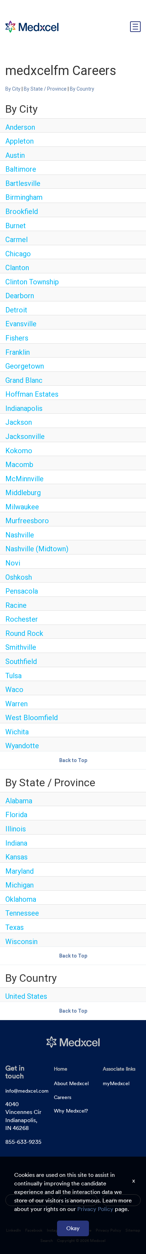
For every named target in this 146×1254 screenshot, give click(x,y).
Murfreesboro (27, 520)
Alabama (18, 801)
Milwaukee (22, 507)
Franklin (17, 352)
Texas (14, 927)
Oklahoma (20, 899)
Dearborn (19, 295)
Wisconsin (21, 941)
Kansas (16, 857)
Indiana (16, 843)
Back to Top (73, 760)
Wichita (17, 732)
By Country (82, 89)
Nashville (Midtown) (36, 549)
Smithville (20, 647)
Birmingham (24, 197)
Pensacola (21, 591)
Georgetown (24, 366)
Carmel (16, 239)
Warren (16, 704)
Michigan (19, 885)
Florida (16, 814)
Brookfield (21, 211)
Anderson (20, 127)
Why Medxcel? (71, 1111)
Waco (14, 689)
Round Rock (24, 633)
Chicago (18, 254)
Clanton (17, 267)
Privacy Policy (95, 1209)
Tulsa (13, 675)
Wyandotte (22, 745)
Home (60, 1069)
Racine (16, 605)
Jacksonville (25, 436)
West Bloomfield (31, 717)
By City (13, 89)
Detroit (16, 310)
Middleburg (23, 492)
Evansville (20, 324)
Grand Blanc (24, 380)
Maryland (19, 871)
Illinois (15, 829)
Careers (62, 1097)
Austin (15, 155)
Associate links (119, 1069)
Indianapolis (24, 408)
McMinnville (24, 479)
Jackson (18, 422)
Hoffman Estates (31, 394)
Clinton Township (32, 282)
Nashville (19, 535)
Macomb (19, 464)
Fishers (16, 338)
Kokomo (18, 450)
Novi (12, 563)
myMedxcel (116, 1083)
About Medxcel (71, 1083)
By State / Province (45, 89)
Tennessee (22, 913)
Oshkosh (18, 577)
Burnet (15, 225)
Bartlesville (22, 183)
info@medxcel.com (27, 1091)
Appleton (19, 141)
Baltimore (20, 169)
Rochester (21, 619)
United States (26, 996)
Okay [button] (73, 1228)
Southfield (21, 661)
